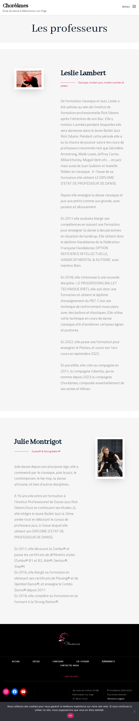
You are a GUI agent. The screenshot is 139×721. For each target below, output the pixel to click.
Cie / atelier (82, 661)
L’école (36, 661)
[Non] (134, 711)
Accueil (16, 661)
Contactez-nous (69, 665)
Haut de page (71, 676)
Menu (126, 7)
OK (70, 715)
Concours (58, 661)
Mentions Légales (116, 698)
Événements (108, 661)
